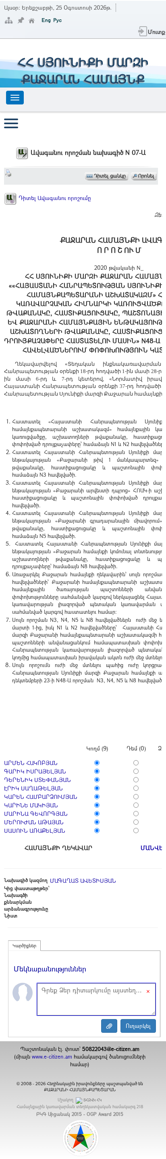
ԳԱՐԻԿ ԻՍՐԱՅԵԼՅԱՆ (35, 771)
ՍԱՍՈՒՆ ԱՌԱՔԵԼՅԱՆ (34, 830)
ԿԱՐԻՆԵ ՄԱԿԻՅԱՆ (31, 805)
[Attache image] (109, 1026)
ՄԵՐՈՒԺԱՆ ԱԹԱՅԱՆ (34, 822)
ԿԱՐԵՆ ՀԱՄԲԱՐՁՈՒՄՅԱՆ (40, 796)
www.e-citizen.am (52, 1056)
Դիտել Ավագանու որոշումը (54, 198)
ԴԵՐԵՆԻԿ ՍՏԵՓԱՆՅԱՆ (37, 780)
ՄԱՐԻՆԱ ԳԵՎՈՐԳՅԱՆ (36, 813)
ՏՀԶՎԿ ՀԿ (92, 1100)
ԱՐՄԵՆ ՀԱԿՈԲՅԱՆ (31, 763)
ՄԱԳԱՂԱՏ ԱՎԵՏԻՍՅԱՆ (83, 880)
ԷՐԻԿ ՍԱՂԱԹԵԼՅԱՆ (33, 788)
